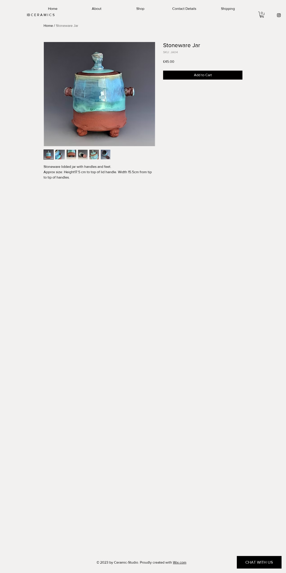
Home (48, 25)
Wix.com (179, 562)
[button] (261, 15)
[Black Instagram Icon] (278, 15)
